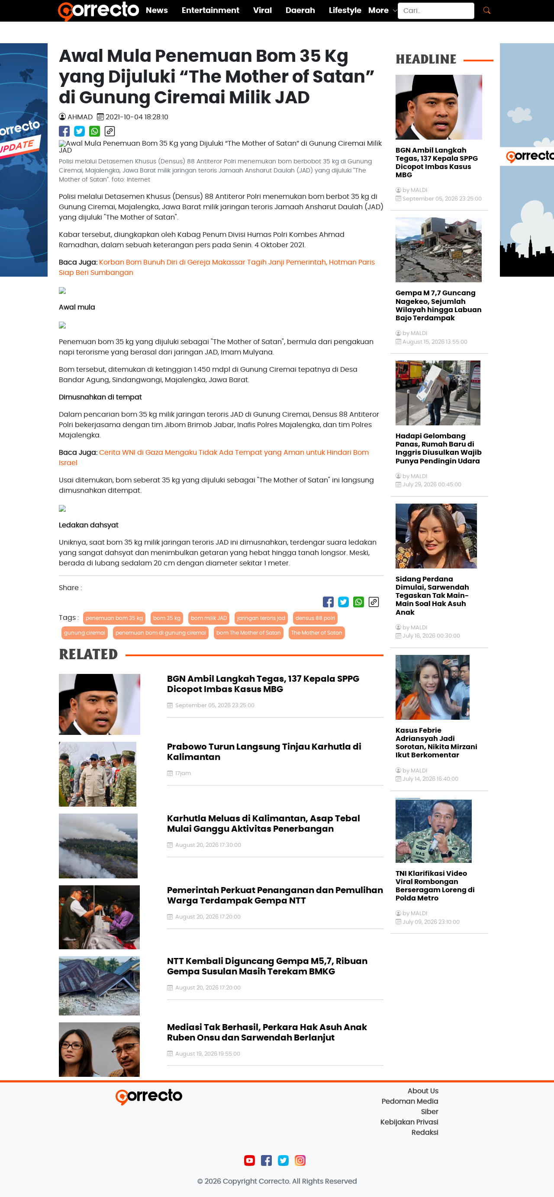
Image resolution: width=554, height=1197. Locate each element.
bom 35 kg (166, 618)
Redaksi (425, 1132)
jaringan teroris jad (261, 618)
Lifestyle (345, 11)
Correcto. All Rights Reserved (308, 1181)
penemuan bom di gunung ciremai (161, 632)
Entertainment (210, 11)
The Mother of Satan (316, 632)
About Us (423, 1091)
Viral (262, 11)
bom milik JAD (209, 618)
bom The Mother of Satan (248, 632)
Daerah (300, 11)
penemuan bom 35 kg (114, 618)
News (157, 11)
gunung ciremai (84, 632)
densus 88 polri (315, 618)
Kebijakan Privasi (409, 1122)
